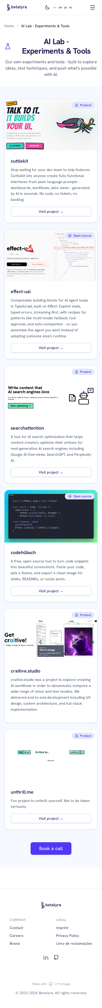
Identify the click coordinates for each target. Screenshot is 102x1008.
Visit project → (51, 211)
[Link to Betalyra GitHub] (56, 957)
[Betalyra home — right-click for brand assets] (16, 7)
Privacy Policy (67, 935)
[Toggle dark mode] (47, 7)
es (70, 7)
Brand (15, 943)
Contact (16, 927)
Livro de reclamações (74, 943)
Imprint (62, 927)
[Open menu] (92, 7)
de (60, 7)
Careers (17, 935)
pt (65, 7)
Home (9, 26)
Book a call (51, 848)
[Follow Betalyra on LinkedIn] (46, 957)
